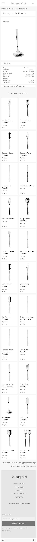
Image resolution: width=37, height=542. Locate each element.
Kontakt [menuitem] (19, 490)
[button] (3, 3)
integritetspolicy (6, 530)
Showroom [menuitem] (19, 487)
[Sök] (33, 540)
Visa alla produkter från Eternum (14, 86)
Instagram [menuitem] (19, 497)
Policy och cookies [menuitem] (19, 494)
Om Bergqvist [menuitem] (19, 483)
